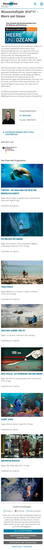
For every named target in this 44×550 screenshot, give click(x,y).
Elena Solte (26, 115)
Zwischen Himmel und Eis (13, 330)
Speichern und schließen (23, 542)
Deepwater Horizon (10, 460)
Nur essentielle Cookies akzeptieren (23, 537)
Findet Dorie (7, 419)
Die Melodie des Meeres (12, 238)
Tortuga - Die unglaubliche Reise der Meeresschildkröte (18, 192)
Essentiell (20, 511)
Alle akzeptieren (23, 531)
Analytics (9, 511)
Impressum (27, 546)
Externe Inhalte (35, 511)
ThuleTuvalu (7, 286)
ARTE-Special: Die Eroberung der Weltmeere (21, 373)
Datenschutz (17, 546)
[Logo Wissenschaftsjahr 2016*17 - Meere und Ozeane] (21, 32)
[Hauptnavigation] (41, 4)
